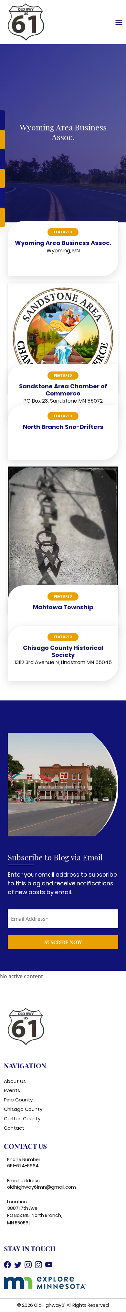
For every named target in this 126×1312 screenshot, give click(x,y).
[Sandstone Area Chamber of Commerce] (63, 337)
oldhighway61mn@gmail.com (41, 1187)
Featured (63, 232)
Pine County (18, 1099)
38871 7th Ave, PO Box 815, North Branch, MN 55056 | (34, 1215)
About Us (15, 1081)
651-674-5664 (23, 1165)
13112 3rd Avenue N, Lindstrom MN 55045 (63, 662)
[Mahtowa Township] (63, 540)
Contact (14, 1127)
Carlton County (22, 1118)
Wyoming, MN (63, 250)
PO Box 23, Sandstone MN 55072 (63, 401)
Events (12, 1090)
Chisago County (23, 1109)
